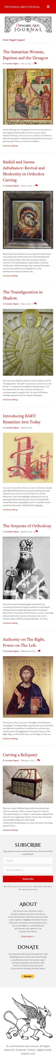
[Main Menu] (48, 6)
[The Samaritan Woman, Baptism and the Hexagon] (28, 96)
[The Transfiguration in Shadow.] (28, 342)
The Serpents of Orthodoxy (27, 526)
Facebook (21, 1050)
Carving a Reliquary (20, 755)
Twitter (31, 1050)
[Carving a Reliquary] (28, 784)
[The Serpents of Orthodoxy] (26, 567)
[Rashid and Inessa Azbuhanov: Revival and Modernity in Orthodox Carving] (28, 219)
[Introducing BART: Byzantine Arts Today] (28, 457)
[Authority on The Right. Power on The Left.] (28, 686)
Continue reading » (11, 145)
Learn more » (28, 936)
